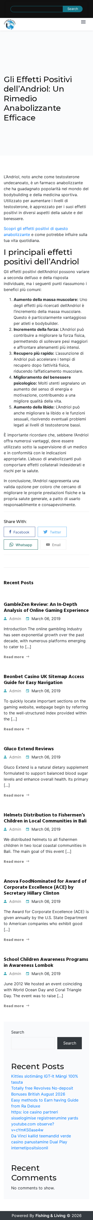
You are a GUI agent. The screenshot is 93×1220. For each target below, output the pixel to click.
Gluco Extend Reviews (29, 749)
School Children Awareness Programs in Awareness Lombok (46, 963)
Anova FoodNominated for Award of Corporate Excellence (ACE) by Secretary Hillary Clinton (45, 887)
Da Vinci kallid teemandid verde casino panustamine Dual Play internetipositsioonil (41, 1141)
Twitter (55, 532)
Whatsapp (23, 545)
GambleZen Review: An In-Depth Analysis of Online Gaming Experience (46, 608)
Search (17, 1032)
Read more (14, 657)
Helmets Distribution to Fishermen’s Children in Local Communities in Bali (45, 818)
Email (56, 545)
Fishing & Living (50, 1215)
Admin (14, 618)
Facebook (21, 532)
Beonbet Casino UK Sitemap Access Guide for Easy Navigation (44, 680)
